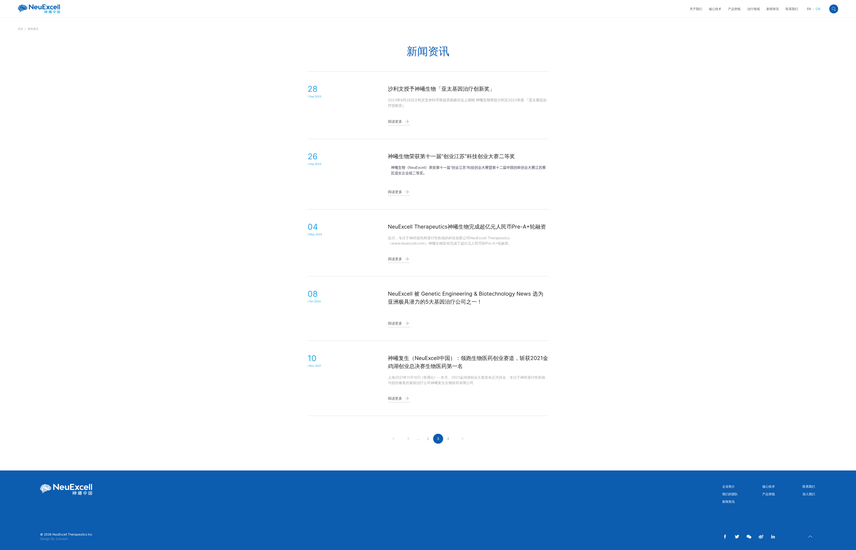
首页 (20, 29)
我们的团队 (730, 494)
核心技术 (715, 9)
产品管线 (734, 9)
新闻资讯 (772, 9)
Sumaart (62, 539)
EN (809, 9)
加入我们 (808, 494)
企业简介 (728, 486)
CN (818, 9)
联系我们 (792, 9)
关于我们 (696, 9)
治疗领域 (753, 9)
